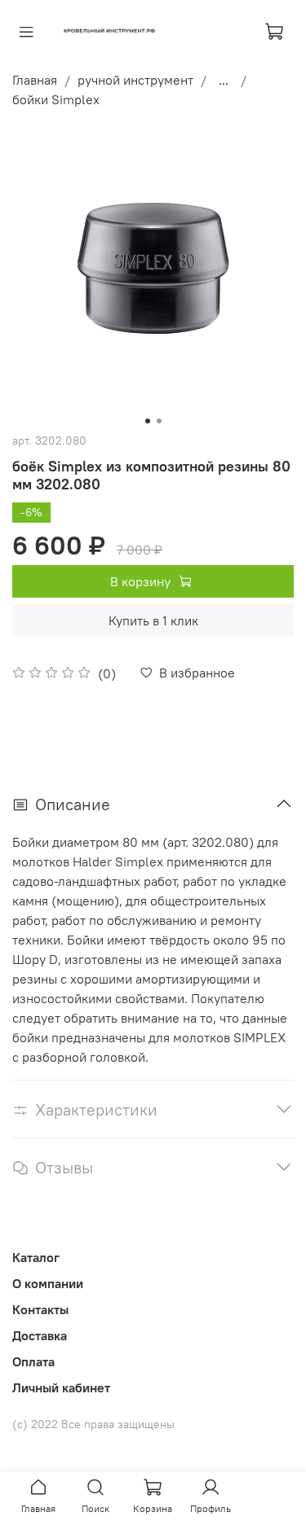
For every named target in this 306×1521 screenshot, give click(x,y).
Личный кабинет (61, 1387)
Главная (34, 80)
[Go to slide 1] (147, 421)
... (223, 79)
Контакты (40, 1309)
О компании (47, 1283)
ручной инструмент (135, 80)
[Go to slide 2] (159, 421)
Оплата (33, 1361)
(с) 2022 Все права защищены (93, 1424)
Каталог (36, 1257)
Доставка (39, 1335)
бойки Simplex (56, 99)
